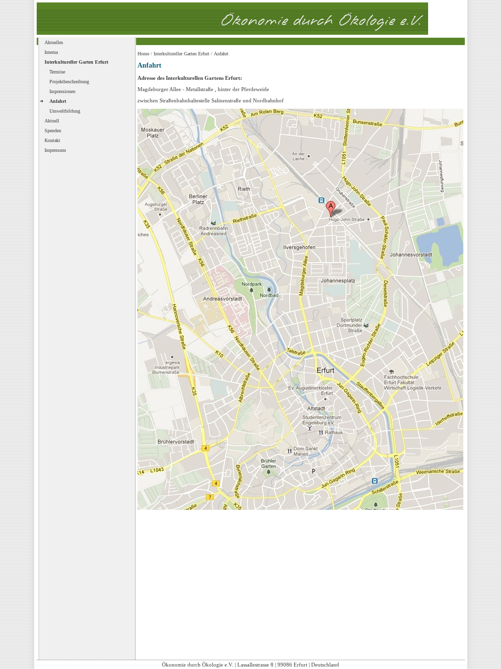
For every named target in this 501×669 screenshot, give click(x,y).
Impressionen (62, 91)
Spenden (53, 130)
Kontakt (52, 140)
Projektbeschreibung (69, 81)
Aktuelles (54, 42)
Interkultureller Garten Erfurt (76, 62)
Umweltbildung (64, 111)
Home (143, 53)
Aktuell (52, 120)
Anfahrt (57, 101)
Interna (51, 52)
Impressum (55, 150)
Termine (57, 71)
